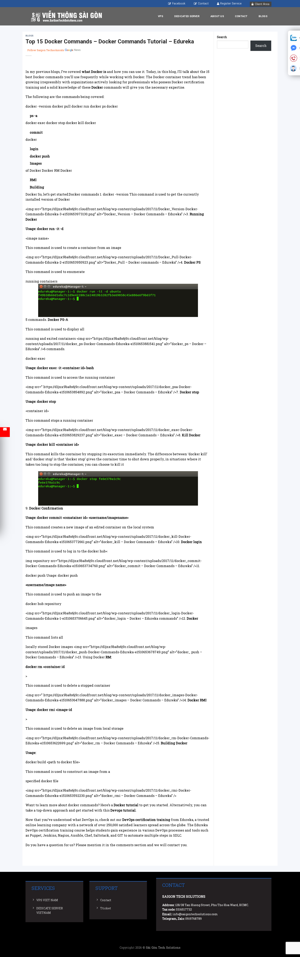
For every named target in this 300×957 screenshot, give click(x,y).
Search (222, 37)
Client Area (262, 4)
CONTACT (241, 16)
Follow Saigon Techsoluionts (45, 50)
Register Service (231, 3)
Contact (203, 3)
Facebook (178, 3)
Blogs (263, 16)
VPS (160, 16)
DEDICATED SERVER (186, 16)
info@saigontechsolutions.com (195, 914)
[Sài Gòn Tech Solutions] (66, 16)
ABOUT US (217, 16)
